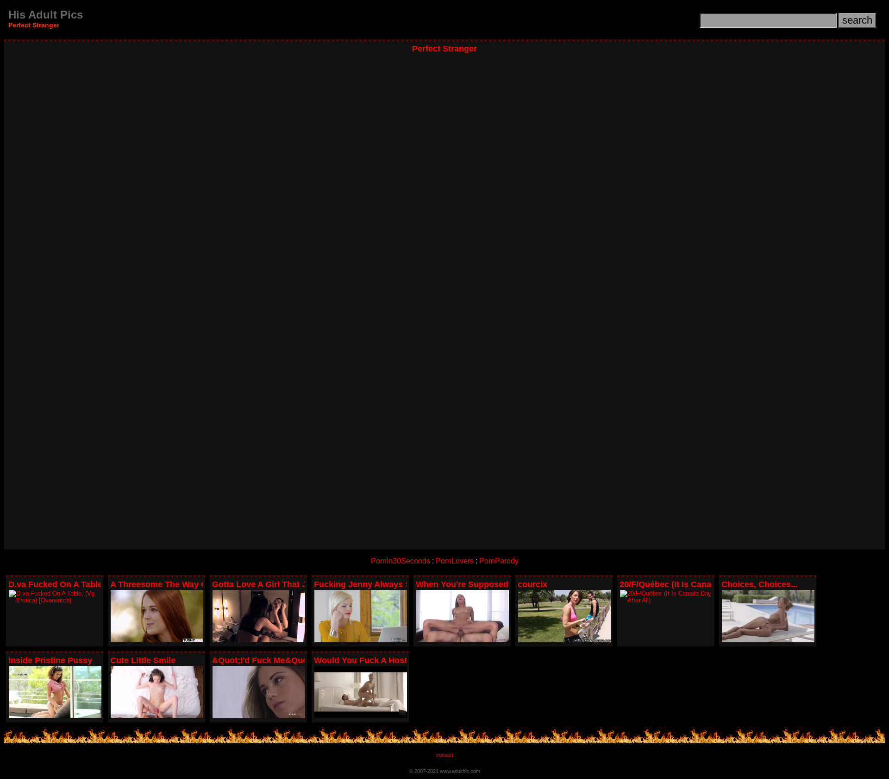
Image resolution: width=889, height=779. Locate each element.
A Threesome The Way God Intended (182, 584)
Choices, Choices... (759, 584)
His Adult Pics (45, 14)
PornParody (499, 561)
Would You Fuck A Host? (363, 660)
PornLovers (455, 561)
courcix (532, 584)
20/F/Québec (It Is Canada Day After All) (697, 584)
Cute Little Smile (142, 660)
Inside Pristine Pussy (50, 660)
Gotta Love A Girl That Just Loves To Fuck (295, 584)
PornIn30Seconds (400, 561)
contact (444, 755)
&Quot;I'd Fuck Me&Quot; (262, 660)
